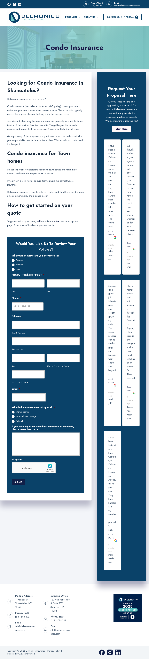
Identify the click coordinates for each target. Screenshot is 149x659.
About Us (89, 17)
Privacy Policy (53, 650)
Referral (19, 421)
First (13, 291)
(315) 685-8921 (97, 5)
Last (49, 291)
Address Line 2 (18, 349)
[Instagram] (14, 4)
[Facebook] (9, 4)
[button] (121, 129)
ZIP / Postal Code (20, 382)
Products (71, 17)
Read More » (111, 233)
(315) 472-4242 (58, 620)
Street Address (18, 332)
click (56, 221)
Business (19, 264)
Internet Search (22, 412)
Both (18, 269)
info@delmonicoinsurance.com (127, 5)
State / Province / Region (58, 366)
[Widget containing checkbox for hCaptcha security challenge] (34, 467)
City (13, 366)
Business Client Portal (120, 17)
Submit (18, 482)
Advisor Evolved (27, 653)
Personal (19, 260)
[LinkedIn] (19, 4)
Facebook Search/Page (26, 416)
